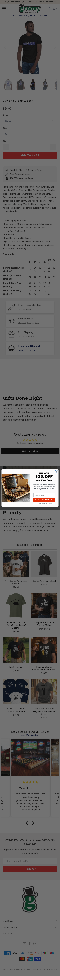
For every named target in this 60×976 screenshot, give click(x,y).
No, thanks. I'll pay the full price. (44, 503)
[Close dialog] (56, 471)
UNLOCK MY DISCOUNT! (44, 500)
